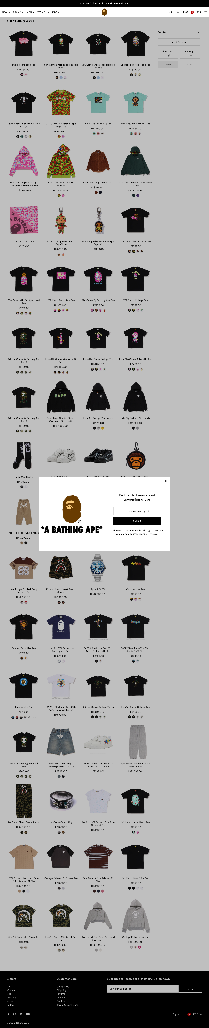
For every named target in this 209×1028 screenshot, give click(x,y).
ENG (185, 12)
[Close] (166, 481)
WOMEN (42, 12)
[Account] (177, 12)
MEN (29, 12)
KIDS (54, 12)
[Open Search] (170, 12)
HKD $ (198, 12)
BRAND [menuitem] (17, 12)
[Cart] (205, 12)
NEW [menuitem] (5, 12)
